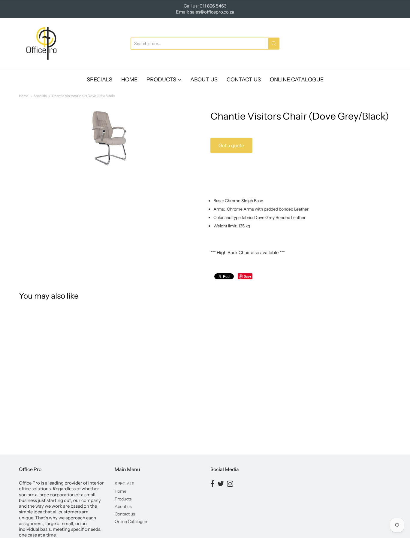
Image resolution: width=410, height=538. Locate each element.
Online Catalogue (131, 521)
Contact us (125, 514)
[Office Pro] (41, 43)
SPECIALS (124, 483)
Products (123, 499)
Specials (40, 96)
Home (23, 96)
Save (247, 276)
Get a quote (231, 145)
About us (123, 506)
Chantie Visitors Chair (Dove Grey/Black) (83, 96)
